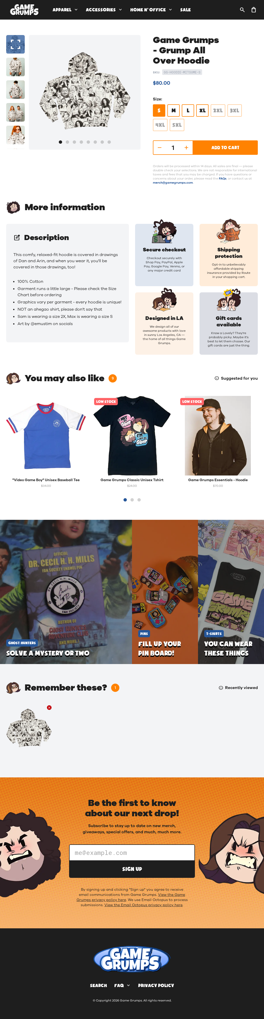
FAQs (222, 178)
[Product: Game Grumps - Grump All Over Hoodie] (29, 728)
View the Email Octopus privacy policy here (143, 905)
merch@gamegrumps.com (173, 183)
